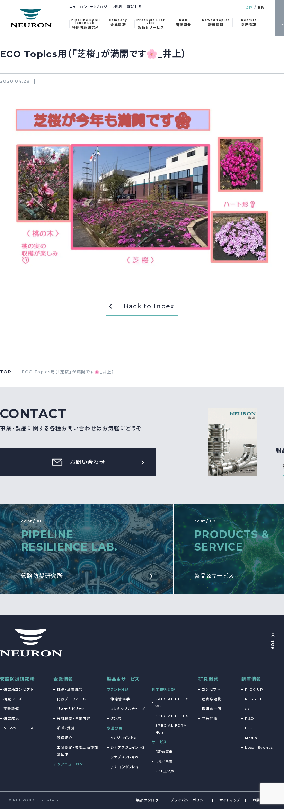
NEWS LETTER (18, 728)
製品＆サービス (123, 679)
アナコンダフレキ (124, 767)
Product (253, 699)
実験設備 (11, 709)
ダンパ (115, 718)
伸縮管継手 (120, 699)
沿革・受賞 (66, 728)
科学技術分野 (163, 689)
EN (261, 7)
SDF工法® (164, 771)
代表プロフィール (71, 699)
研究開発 (208, 679)
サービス (159, 742)
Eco (248, 728)
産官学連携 (212, 699)
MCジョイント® (123, 738)
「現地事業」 (165, 761)
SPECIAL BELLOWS (172, 702)
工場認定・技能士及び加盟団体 (77, 751)
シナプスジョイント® (127, 747)
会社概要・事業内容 (73, 718)
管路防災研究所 (17, 679)
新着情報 (251, 679)
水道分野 (115, 728)
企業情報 (63, 679)
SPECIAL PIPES (171, 715)
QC (248, 709)
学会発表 (210, 718)
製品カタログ (147, 800)
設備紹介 (64, 738)
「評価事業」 (165, 751)
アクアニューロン (68, 764)
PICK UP (254, 689)
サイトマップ (229, 800)
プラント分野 (118, 689)
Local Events (259, 747)
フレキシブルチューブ (127, 709)
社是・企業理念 (69, 689)
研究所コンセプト (18, 689)
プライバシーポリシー (189, 800)
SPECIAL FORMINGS (172, 729)
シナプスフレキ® (124, 757)
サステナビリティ (71, 709)
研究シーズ (12, 699)
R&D (249, 718)
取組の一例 (212, 709)
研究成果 (11, 718)
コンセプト (211, 689)
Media (251, 738)
